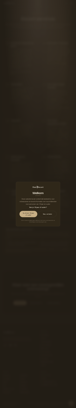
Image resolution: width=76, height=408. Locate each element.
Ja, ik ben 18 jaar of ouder (28, 214)
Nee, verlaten (47, 214)
